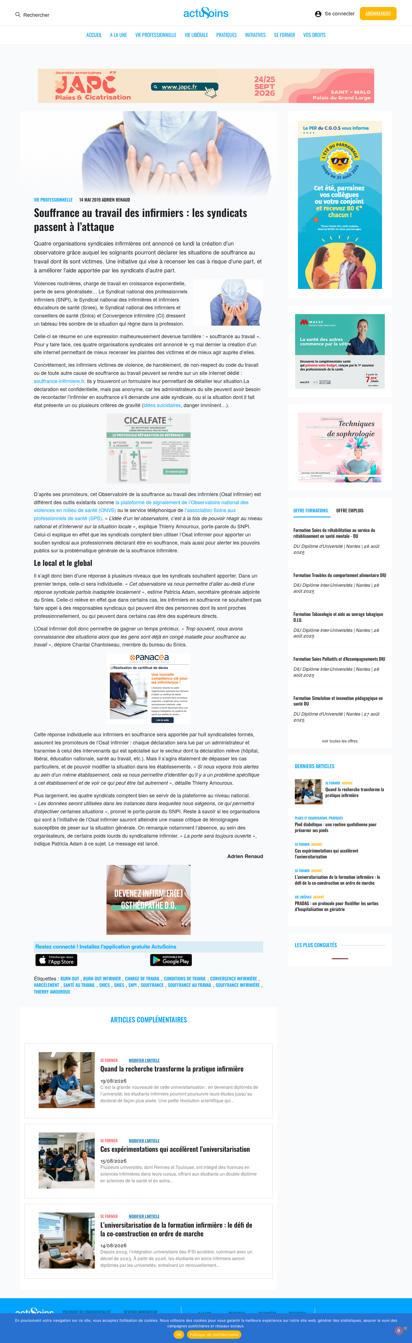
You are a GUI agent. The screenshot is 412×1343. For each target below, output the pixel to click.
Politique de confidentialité (87, 1311)
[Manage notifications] (398, 1330)
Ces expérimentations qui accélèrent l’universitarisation (175, 1149)
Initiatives (255, 34)
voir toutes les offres (340, 741)
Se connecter (340, 13)
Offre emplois (350, 510)
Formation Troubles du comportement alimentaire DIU (339, 575)
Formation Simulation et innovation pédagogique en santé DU (338, 701)
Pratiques (226, 34)
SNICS (104, 985)
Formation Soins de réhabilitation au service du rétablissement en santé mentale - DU (334, 533)
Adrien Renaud (116, 199)
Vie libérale (196, 34)
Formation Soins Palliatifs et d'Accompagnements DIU (339, 658)
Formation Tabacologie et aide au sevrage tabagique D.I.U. (338, 617)
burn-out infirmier (102, 978)
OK (179, 1334)
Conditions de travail (185, 978)
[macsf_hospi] (340, 386)
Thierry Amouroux (52, 991)
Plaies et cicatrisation (311, 818)
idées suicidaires (162, 404)
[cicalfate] (149, 481)
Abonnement (378, 13)
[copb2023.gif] (149, 932)
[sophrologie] (340, 480)
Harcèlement (46, 985)
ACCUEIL (94, 34)
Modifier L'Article (144, 1060)
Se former (284, 34)
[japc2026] (206, 100)
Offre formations (310, 510)
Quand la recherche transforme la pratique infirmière (172, 1068)
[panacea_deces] (149, 721)
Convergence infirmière (233, 978)
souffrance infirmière (238, 985)
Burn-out (70, 978)
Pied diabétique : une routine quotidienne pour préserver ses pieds (336, 827)
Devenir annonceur (140, 1311)
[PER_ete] (340, 286)
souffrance (152, 985)
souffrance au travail (190, 985)
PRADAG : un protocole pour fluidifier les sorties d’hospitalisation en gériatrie (336, 906)
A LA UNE (118, 34)
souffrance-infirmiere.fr (59, 380)
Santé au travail (79, 985)
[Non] (405, 1328)
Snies (119, 985)
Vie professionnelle (155, 34)
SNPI (132, 985)
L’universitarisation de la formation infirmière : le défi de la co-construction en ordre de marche (176, 1229)
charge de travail (142, 978)
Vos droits (314, 34)
